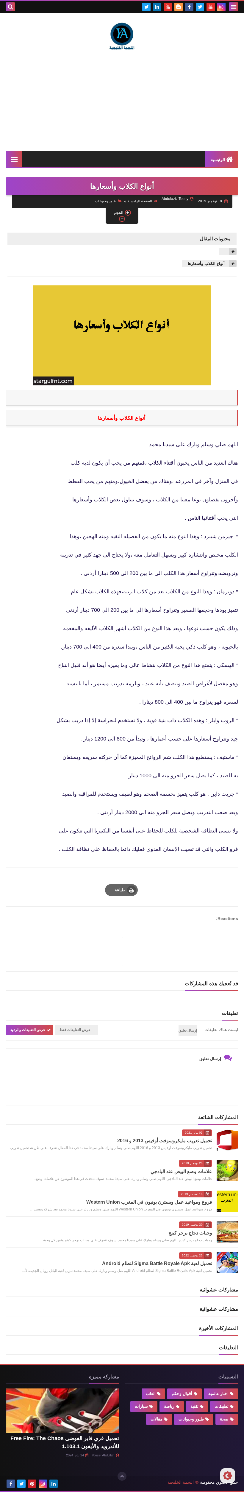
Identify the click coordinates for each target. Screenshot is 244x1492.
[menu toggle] (233, 6)
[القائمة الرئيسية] (14, 159)
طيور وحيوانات (106, 201)
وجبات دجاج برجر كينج (190, 1232)
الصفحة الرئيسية (140, 201)
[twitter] (200, 7)
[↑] (122, 1476)
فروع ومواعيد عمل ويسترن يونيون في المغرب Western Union (149, 1202)
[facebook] (189, 7)
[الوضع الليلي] (227, 1475)
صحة (224, 1419)
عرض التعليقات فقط (75, 1030)
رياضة (169, 1406)
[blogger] (178, 7)
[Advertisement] (122, 100)
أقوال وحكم (182, 1393)
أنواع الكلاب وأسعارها (206, 263)
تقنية (194, 1406)
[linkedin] (157, 7)
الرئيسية (218, 159)
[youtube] (211, 7)
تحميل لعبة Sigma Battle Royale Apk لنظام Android (157, 1263)
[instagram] (221, 7)
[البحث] (10, 6)
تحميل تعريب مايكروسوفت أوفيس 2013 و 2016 (164, 1140)
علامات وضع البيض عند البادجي (181, 1171)
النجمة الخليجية (181, 1482)
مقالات (156, 1419)
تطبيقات (222, 1406)
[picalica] (64, 1484)
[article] (67, 951)
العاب (151, 1393)
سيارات (141, 1406)
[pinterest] (32, 1484)
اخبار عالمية (218, 1393)
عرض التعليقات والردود (27, 1030)
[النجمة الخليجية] (122, 36)
